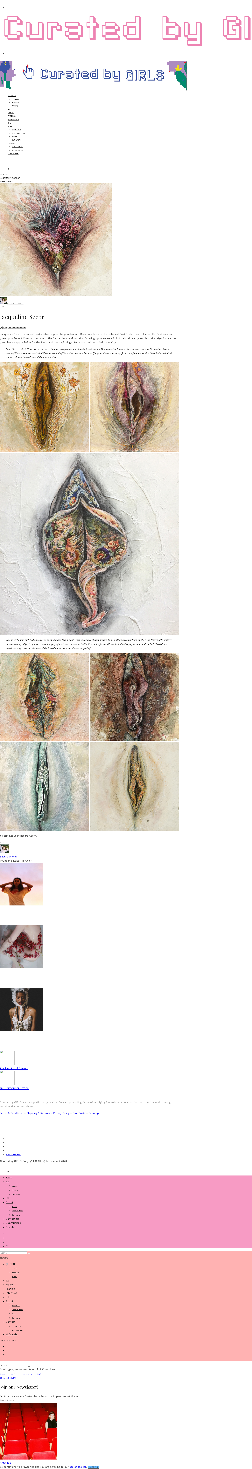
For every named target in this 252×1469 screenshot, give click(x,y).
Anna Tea (5, 1462)
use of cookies (77, 1466)
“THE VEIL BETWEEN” (17, 1044)
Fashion (6, 908)
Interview (13, 119)
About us (16, 130)
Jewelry (16, 103)
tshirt (2, 1374)
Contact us (17, 147)
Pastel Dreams (14, 1068)
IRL (8, 1198)
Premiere (18, 1374)
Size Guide (79, 1113)
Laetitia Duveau (8, 856)
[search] (29, 1253)
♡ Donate (13, 153)
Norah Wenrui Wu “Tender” (21, 981)
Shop (9, 1177)
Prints (15, 106)
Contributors (19, 133)
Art (3, 306)
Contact (13, 143)
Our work (16, 1215)
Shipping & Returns (39, 1113)
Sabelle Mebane (12, 919)
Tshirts (15, 99)
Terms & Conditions (11, 1113)
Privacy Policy (61, 1113)
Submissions (13, 1222)
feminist (9, 1374)
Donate (10, 1227)
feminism (26, 1374)
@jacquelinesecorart (13, 327)
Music (14, 1186)
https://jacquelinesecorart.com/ (18, 835)
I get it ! (93, 1467)
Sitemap (94, 1113)
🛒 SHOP (12, 95)
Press (14, 137)
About (11, 126)
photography (36, 1374)
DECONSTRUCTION (14, 1088)
